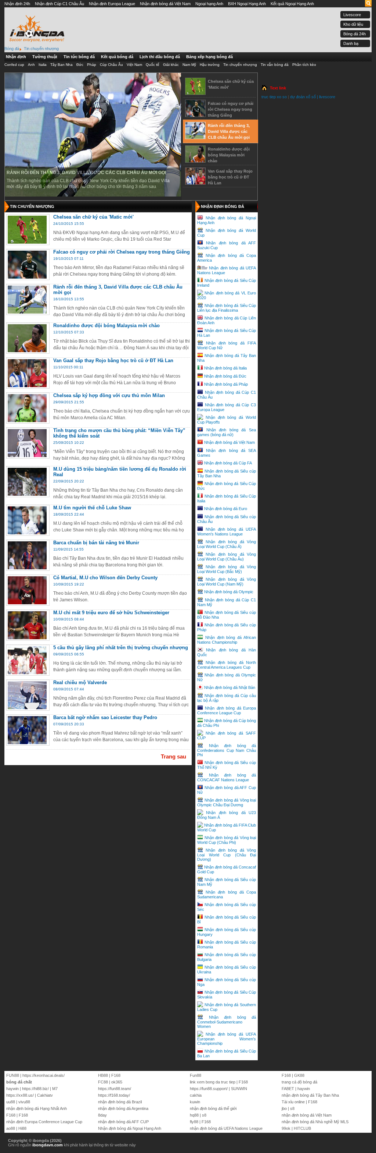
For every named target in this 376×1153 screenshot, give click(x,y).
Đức (79, 65)
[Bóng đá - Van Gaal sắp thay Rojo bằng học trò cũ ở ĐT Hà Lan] (27, 385)
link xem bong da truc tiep (212, 1082)
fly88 (194, 1122)
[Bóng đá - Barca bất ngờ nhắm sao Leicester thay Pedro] (27, 742)
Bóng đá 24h (354, 34)
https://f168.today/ (114, 1095)
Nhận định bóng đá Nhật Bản (229, 687)
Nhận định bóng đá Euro (225, 508)
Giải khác (171, 65)
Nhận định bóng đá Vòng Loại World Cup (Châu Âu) (226, 556)
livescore (327, 97)
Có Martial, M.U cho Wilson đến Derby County (105, 577)
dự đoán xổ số (303, 97)
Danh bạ (350, 43)
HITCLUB (302, 1128)
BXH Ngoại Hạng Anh (247, 3)
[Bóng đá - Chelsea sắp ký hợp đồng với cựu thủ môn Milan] (27, 420)
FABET (288, 1088)
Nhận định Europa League (112, 3)
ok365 (116, 1082)
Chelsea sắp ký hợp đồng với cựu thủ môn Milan (109, 395)
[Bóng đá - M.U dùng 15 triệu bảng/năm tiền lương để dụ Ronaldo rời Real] (27, 494)
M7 (55, 1088)
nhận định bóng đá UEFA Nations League (226, 1128)
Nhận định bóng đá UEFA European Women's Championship (226, 1039)
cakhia (196, 1095)
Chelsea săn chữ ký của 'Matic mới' (231, 84)
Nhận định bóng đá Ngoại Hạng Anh (129, 1128)
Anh (31, 65)
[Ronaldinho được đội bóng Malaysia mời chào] (195, 160)
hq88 (194, 1115)
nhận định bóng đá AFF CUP (123, 1122)
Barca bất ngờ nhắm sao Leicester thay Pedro (105, 717)
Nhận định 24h (17, 3)
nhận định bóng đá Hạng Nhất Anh (36, 1108)
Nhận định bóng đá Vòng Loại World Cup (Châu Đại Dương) (226, 855)
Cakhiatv (45, 1095)
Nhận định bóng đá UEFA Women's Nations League (226, 531)
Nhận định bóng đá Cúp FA (228, 463)
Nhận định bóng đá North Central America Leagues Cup (226, 664)
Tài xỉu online (293, 1102)
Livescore (352, 15)
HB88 (103, 1075)
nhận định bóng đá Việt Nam (307, 1115)
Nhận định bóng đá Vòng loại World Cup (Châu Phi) (226, 840)
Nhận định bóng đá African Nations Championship (226, 639)
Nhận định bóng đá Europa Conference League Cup (226, 710)
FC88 (103, 1082)
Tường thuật (44, 56)
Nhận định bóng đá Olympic (228, 592)
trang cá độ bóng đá (299, 1082)
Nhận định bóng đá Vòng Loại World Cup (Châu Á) (226, 544)
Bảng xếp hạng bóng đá (209, 56)
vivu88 (24, 1102)
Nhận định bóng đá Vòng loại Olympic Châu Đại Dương (226, 802)
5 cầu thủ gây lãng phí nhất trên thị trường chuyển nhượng (120, 647)
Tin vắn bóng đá (275, 65)
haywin (12, 1088)
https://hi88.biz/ (35, 1088)
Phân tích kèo (304, 65)
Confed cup (14, 65)
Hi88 (22, 1128)
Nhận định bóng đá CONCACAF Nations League (226, 777)
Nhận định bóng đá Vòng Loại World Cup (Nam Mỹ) (226, 581)
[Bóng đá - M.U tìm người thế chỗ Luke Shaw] (27, 533)
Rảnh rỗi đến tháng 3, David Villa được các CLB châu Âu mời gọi (86, 172)
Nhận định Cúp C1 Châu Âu (59, 3)
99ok (286, 1128)
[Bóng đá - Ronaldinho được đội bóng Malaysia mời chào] (27, 351)
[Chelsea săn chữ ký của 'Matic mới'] (195, 92)
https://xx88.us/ (20, 1095)
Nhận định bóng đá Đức (225, 376)
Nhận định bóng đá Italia (225, 368)
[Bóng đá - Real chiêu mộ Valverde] (27, 707)
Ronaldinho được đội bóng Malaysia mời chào (229, 155)
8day (102, 1115)
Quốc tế (152, 65)
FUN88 (12, 1075)
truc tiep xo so (274, 97)
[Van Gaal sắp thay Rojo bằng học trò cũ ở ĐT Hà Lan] (195, 182)
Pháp (91, 65)
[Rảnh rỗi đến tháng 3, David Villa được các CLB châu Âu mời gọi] (195, 136)
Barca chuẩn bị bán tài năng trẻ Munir (96, 542)
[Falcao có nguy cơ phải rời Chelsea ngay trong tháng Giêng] (195, 114)
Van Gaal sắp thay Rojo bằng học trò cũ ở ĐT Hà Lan (230, 177)
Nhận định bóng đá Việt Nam (165, 3)
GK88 (299, 1075)
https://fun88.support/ (209, 1088)
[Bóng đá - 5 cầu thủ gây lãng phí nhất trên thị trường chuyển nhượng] (27, 673)
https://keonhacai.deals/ (43, 1075)
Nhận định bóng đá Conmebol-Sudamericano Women (226, 1022)
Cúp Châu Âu (111, 65)
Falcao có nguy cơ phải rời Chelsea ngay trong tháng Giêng (230, 109)
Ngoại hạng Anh (209, 3)
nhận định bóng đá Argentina (123, 1108)
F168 (10, 1115)
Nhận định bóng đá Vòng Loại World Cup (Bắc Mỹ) (226, 569)
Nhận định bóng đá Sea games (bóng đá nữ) (226, 432)
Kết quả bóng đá (117, 56)
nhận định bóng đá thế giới (213, 1108)
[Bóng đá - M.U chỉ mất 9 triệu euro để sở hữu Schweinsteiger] (27, 638)
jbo (284, 1108)
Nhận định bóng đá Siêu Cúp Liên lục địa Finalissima (226, 307)
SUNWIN (239, 1088)
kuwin (195, 1102)
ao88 (10, 1128)
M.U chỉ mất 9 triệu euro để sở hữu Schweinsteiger (111, 612)
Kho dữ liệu (353, 24)
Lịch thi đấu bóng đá (160, 56)
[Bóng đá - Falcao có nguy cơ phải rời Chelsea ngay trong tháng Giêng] (27, 277)
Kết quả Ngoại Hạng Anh (292, 3)
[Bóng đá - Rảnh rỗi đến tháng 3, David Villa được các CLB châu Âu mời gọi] (27, 312)
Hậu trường (210, 65)
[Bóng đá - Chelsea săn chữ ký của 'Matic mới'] (27, 242)
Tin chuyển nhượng (240, 65)
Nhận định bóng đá (222, 206)
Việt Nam (134, 65)
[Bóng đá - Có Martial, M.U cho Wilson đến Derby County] (27, 603)
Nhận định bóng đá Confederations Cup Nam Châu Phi (226, 750)
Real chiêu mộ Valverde (80, 682)
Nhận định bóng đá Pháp (226, 384)
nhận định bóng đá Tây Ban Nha (310, 1095)
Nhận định (16, 56)
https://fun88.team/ (114, 1088)
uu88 (10, 1102)
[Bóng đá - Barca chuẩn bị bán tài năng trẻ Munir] (27, 568)
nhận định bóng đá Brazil (120, 1102)
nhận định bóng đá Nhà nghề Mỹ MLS (315, 1122)
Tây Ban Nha (61, 65)
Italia (43, 65)
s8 (204, 1115)
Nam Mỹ (189, 65)
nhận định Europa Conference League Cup (44, 1122)
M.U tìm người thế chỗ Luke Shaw (92, 507)
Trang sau (173, 756)
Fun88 (195, 1075)
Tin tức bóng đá (79, 56)
